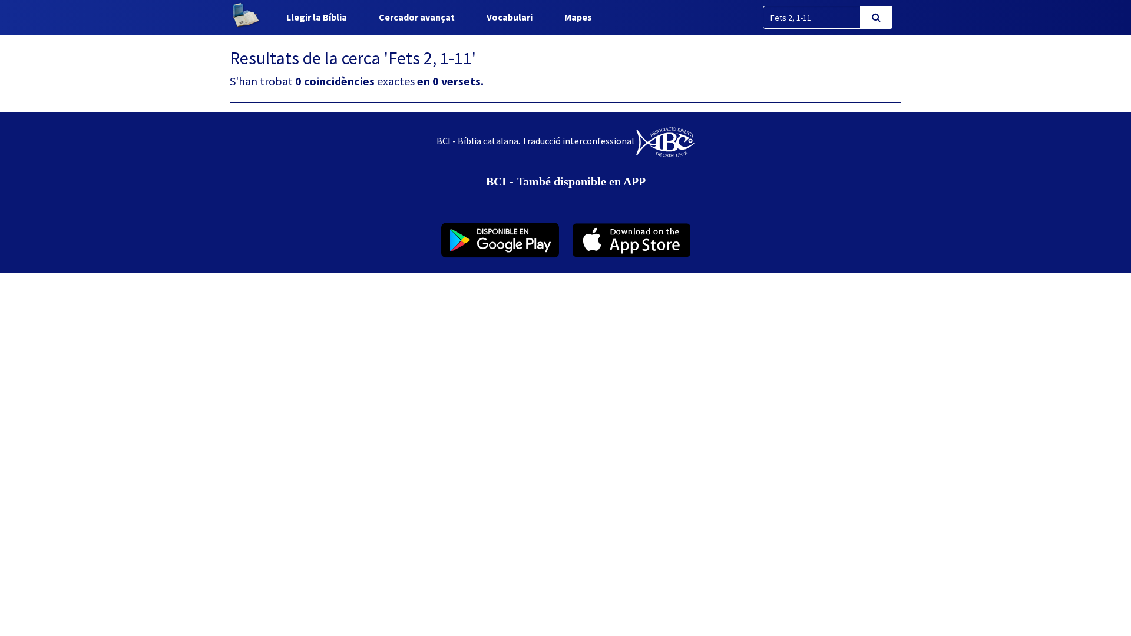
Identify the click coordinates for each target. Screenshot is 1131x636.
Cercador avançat (417, 17)
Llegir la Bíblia (316, 17)
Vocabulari (510, 17)
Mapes (578, 17)
